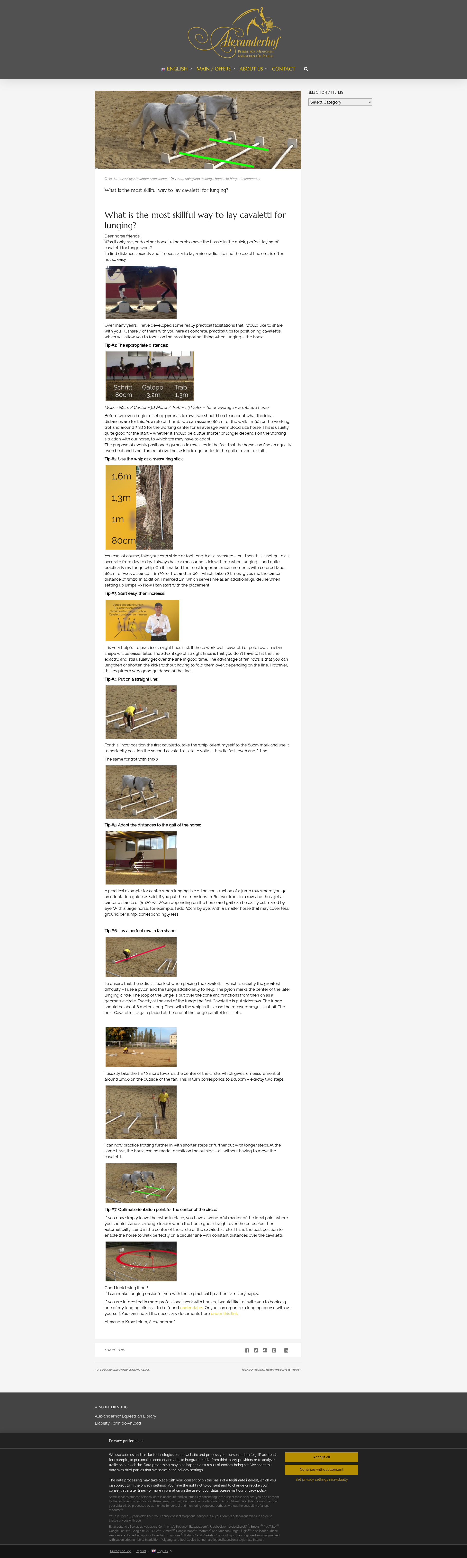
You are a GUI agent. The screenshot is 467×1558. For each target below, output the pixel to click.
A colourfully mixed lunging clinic (123, 1369)
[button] (321, 1457)
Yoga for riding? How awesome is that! (270, 1369)
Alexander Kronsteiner (150, 179)
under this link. (225, 1313)
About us (251, 69)
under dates (191, 1307)
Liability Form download (118, 1423)
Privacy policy (120, 1551)
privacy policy (255, 1490)
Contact (283, 69)
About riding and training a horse (199, 179)
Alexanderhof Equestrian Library (125, 1416)
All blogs (231, 179)
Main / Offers (214, 69)
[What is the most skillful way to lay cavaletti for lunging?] (254, 1350)
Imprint (141, 1551)
